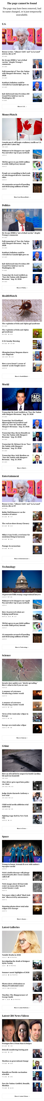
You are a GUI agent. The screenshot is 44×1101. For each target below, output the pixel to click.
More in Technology (21, 647)
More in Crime (21, 828)
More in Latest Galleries (21, 1008)
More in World (21, 468)
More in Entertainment (21, 559)
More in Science (21, 738)
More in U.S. (21, 106)
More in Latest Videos (21, 1096)
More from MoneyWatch (21, 197)
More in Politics (21, 288)
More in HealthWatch (21, 376)
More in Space (21, 919)
